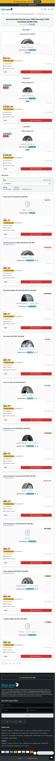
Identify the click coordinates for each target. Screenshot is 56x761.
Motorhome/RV (36, 743)
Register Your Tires (6, 733)
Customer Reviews (34, 733)
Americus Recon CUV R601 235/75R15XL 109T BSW (19, 243)
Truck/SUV (9, 743)
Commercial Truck (27, 743)
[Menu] (52, 9)
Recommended (7, 189)
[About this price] (22, 61)
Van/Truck (15, 743)
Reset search (48, 180)
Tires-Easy (24, 758)
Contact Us (10, 730)
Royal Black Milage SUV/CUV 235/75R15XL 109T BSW (19, 290)
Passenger (30, 209)
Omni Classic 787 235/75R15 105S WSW (15, 197)
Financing (28, 730)
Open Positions (13, 738)
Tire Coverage (12, 735)
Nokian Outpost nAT (27, 82)
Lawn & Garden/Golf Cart (7, 745)
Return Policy (46, 730)
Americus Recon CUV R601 (27, 34)
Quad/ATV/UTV (44, 743)
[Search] (42, 9)
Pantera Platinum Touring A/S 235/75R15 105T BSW (19, 476)
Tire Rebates (16, 730)
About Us (22, 730)
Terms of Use (4, 735)
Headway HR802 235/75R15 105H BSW (15, 619)
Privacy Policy (19, 735)
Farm (23, 745)
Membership (15, 733)
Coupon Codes (25, 733)
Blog (51, 735)
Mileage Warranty (27, 189)
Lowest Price (16, 189)
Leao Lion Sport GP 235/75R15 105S (14, 382)
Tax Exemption (5, 738)
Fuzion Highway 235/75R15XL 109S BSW (15, 571)
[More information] (31, 30)
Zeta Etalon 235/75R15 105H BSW (13, 336)
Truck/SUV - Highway (34, 303)
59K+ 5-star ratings (14, 691)
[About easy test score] (27, 50)
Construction (18, 745)
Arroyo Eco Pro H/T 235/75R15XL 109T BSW (16, 428)
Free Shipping (46, 735)
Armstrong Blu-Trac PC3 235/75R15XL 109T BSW (18, 524)
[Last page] (20, 663)
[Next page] (17, 663)
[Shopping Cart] (49, 9)
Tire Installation (43, 733)
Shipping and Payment (37, 730)
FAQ (20, 733)
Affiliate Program (38, 735)
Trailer (20, 743)
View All (27, 745)
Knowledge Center (28, 735)
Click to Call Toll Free (28, 677)
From (32, 24)
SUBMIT (27, 715)
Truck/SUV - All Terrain (30, 349)
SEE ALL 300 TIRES (24, 24)
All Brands (3, 730)
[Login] (45, 9)
